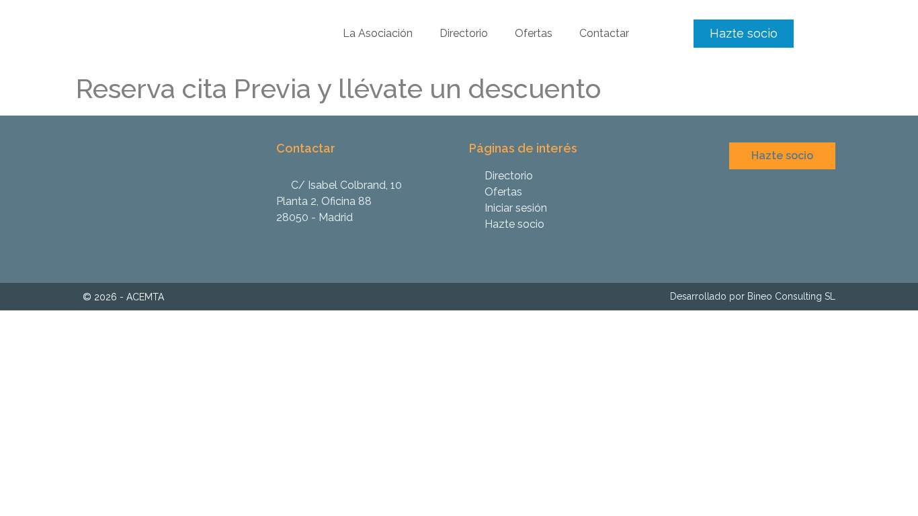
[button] (744, 33)
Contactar (604, 33)
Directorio (464, 33)
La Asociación (378, 33)
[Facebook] (826, 247)
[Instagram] (805, 247)
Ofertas (533, 33)
